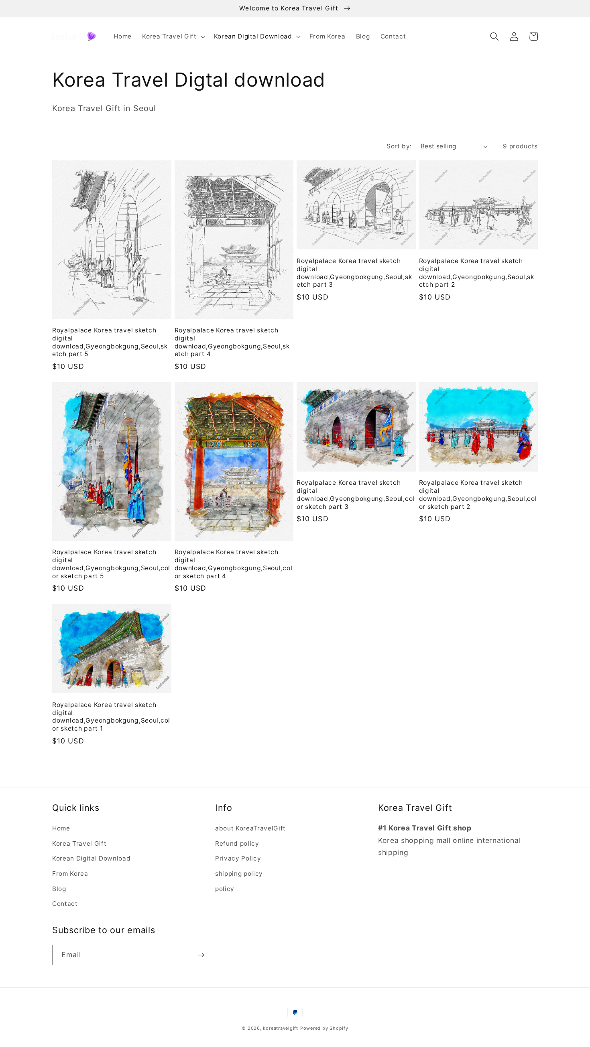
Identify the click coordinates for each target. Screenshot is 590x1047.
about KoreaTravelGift (250, 828)
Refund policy (237, 843)
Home (61, 828)
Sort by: (399, 146)
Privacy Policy (238, 858)
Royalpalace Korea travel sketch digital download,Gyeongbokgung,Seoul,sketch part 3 (354, 273)
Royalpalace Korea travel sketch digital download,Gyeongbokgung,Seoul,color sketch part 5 (111, 564)
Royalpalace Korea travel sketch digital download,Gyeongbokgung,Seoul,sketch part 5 (109, 342)
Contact (65, 903)
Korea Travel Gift (79, 843)
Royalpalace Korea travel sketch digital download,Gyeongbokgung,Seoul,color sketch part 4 (234, 564)
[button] (172, 36)
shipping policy (239, 873)
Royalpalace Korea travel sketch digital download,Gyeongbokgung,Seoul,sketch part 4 (232, 342)
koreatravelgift (280, 1028)
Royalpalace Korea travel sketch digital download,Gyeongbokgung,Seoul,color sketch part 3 (356, 494)
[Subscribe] (201, 955)
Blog (59, 889)
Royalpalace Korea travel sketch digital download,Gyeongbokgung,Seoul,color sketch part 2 (478, 494)
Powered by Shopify (324, 1028)
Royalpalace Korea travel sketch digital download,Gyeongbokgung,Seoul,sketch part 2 (476, 273)
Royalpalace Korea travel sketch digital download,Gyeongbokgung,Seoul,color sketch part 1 (111, 717)
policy (224, 889)
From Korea (70, 873)
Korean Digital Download (91, 858)
